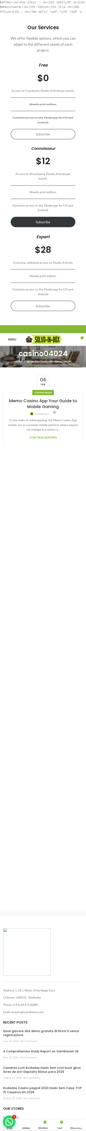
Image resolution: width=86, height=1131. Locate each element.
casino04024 (43, 392)
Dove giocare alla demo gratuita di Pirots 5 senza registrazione (41, 1033)
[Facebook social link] (33, 329)
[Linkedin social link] (48, 329)
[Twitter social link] (38, 329)
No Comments (28, 1041)
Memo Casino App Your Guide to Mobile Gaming (43, 404)
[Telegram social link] (52, 329)
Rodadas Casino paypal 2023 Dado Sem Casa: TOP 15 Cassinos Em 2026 (42, 1090)
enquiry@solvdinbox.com (27, 1012)
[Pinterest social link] (43, 329)
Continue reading (43, 437)
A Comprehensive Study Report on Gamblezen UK (41, 1051)
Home (18, 361)
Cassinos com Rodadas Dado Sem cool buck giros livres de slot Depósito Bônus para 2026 (42, 1070)
